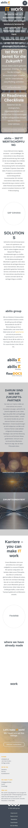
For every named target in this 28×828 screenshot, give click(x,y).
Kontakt (3, 756)
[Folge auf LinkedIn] (9, 804)
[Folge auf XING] (15, 804)
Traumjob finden (14, 600)
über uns (14, 196)
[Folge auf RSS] (18, 804)
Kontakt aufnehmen (14, 744)
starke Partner (19, 332)
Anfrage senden (5, 763)
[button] (25, 3)
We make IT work (6, 780)
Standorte (4, 769)
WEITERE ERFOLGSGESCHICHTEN (14, 713)
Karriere (3, 771)
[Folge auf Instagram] (12, 804)
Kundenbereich (5, 773)
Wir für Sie (4, 767)
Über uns (4, 790)
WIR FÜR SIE (13, 352)
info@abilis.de (5, 759)
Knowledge (4, 786)
